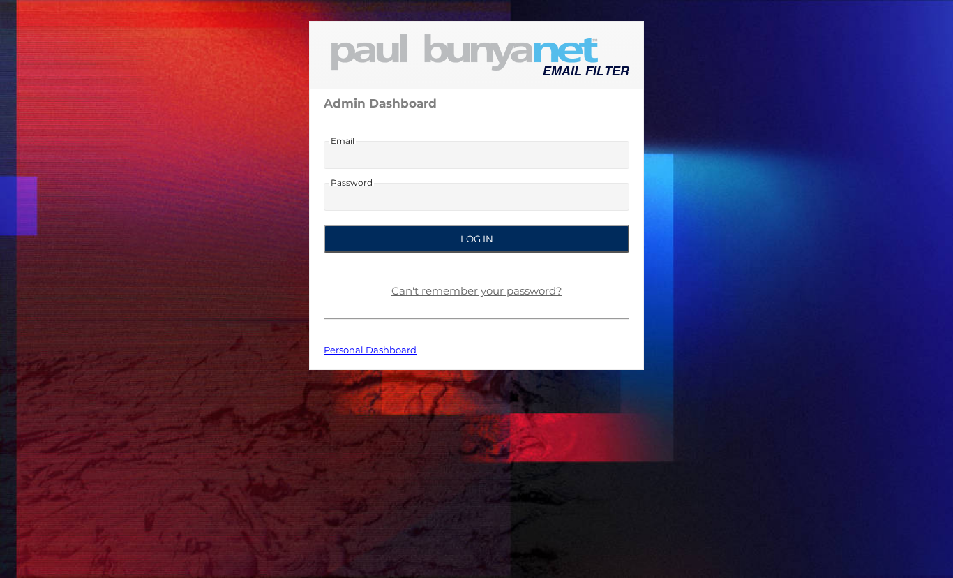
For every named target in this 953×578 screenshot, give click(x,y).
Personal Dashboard (370, 349)
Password (352, 183)
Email (342, 141)
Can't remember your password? (476, 290)
